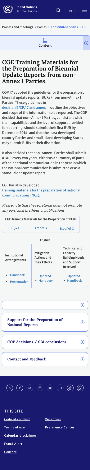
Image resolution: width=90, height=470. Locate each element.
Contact (10, 452)
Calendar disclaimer (20, 435)
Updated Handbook (46, 278)
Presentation (18, 282)
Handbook (17, 275)
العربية (15, 228)
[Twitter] (9, 388)
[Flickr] (50, 388)
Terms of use (14, 427)
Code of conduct (17, 419)
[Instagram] (40, 388)
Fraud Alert (13, 444)
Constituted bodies (64, 27)
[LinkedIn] (30, 388)
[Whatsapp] (80, 388)
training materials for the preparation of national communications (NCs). (41, 192)
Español (65, 228)
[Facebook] (19, 388)
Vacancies (53, 419)
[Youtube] (60, 388)
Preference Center (60, 427)
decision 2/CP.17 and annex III (26, 107)
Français (41, 228)
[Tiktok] (70, 388)
